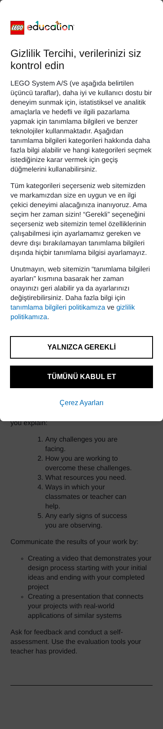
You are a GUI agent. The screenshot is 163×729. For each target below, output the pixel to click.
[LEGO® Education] (42, 28)
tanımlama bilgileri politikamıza (57, 307)
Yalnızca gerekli (81, 347)
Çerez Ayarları (81, 402)
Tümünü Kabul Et (81, 376)
